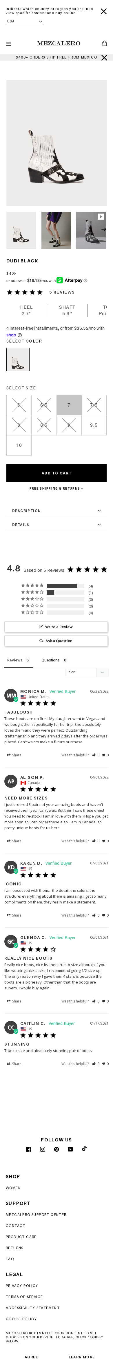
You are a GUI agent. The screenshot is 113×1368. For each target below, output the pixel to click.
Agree (31, 1357)
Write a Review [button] (59, 626)
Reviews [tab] (14, 660)
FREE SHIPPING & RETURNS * (56, 488)
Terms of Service (24, 1297)
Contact (15, 1226)
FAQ (10, 1259)
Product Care (21, 1237)
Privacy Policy (22, 1286)
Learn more (82, 1357)
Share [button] (16, 755)
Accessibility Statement (33, 1308)
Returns (14, 1248)
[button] (95, 755)
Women (13, 1188)
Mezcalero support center (36, 1214)
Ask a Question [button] (58, 640)
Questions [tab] (50, 660)
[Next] (105, 230)
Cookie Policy (21, 1319)
